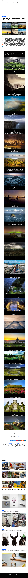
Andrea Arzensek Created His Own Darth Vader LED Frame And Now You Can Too (20, 445)
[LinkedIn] (2, 46)
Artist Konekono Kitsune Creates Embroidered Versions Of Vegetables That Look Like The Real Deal (7, 490)
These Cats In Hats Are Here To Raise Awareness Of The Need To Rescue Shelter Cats (13, 547)
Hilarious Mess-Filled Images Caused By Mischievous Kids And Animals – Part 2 (13, 528)
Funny (2, 529)
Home (2, 2)
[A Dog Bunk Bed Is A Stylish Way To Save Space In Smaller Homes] (20, 474)
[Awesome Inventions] (14, 1)
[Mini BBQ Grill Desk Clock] (14, 560)
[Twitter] (2, 40)
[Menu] (2, 1)
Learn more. (19, 436)
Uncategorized (5, 2)
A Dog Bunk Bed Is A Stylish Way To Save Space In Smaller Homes (20, 479)
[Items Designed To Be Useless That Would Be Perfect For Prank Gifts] (14, 501)
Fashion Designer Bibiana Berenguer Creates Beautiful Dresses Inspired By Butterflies (7, 479)
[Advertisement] (14, 9)
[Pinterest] (2, 41)
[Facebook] (2, 38)
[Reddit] (2, 44)
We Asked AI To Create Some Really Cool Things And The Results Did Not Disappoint (7, 469)
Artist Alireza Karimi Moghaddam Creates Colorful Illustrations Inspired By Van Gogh (19, 489)
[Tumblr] (2, 43)
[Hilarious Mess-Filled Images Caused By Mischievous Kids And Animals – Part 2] (14, 520)
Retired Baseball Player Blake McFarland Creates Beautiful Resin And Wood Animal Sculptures (20, 469)
